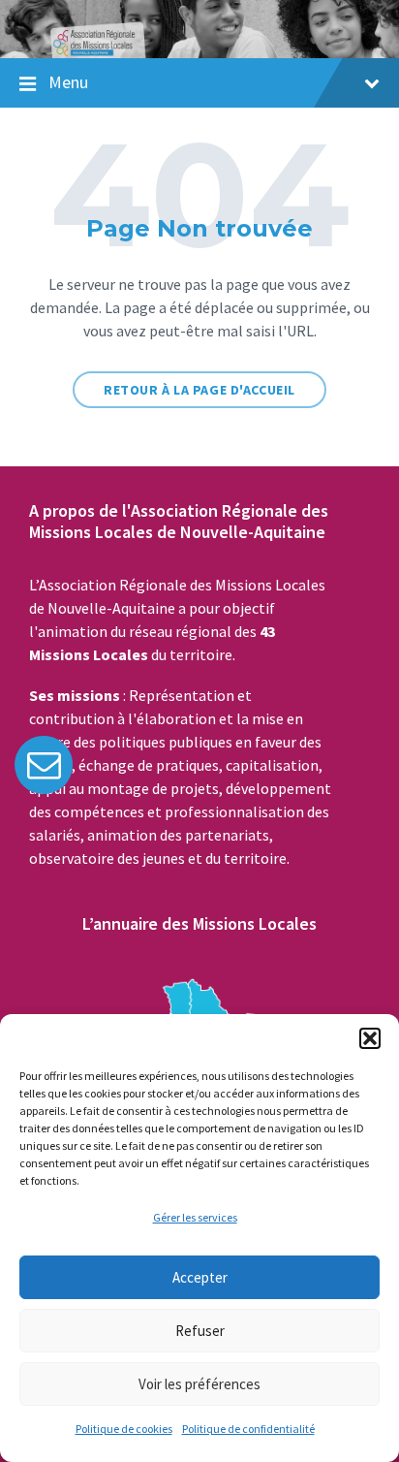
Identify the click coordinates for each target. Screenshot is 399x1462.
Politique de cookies (124, 1428)
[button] (370, 1038)
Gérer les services (195, 1217)
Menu (68, 82)
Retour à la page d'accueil (199, 389)
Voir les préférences (199, 1384)
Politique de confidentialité (248, 1428)
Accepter (200, 1277)
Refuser (200, 1330)
